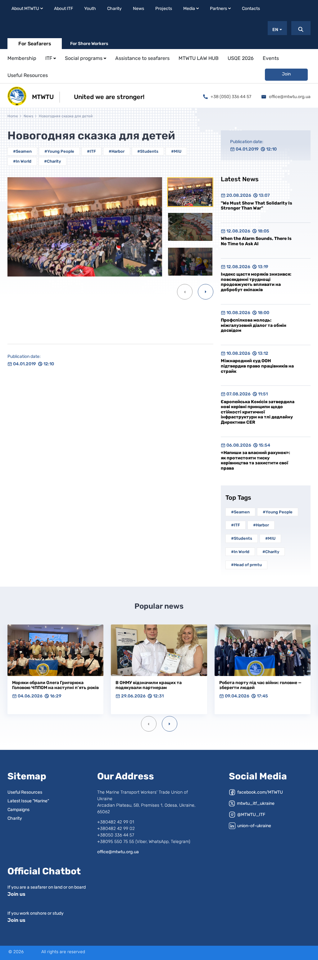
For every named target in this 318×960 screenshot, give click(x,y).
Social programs (83, 58)
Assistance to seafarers (142, 58)
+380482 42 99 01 (115, 822)
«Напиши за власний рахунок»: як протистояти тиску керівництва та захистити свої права (255, 460)
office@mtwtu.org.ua (290, 96)
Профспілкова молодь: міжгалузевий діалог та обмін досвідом (253, 325)
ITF (48, 58)
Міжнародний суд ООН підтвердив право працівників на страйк (257, 366)
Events (271, 58)
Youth (90, 8)
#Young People (59, 151)
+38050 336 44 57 (115, 835)
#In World (22, 161)
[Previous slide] (149, 724)
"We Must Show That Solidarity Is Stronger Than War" (256, 206)
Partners (218, 8)
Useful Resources (27, 75)
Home (12, 116)
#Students (147, 151)
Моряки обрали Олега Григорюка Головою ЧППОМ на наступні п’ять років (55, 685)
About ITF (63, 8)
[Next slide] (169, 724)
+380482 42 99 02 (116, 828)
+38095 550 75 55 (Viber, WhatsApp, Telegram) (143, 841)
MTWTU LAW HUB (199, 58)
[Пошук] (301, 28)
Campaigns (18, 809)
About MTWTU (25, 8)
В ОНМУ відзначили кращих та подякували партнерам (149, 685)
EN (275, 29)
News (138, 8)
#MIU (176, 151)
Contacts (251, 8)
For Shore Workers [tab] (89, 43)
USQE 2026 (241, 58)
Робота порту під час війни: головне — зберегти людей (260, 685)
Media (189, 8)
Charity (114, 8)
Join (286, 74)
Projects (163, 8)
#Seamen (22, 151)
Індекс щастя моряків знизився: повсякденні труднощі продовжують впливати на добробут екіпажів (256, 282)
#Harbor (117, 151)
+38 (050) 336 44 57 (231, 96)
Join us (16, 894)
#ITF (91, 151)
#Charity (52, 161)
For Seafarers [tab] (34, 44)
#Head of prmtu (246, 564)
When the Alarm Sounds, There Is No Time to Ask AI (256, 241)
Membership (21, 58)
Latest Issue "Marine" (28, 801)
